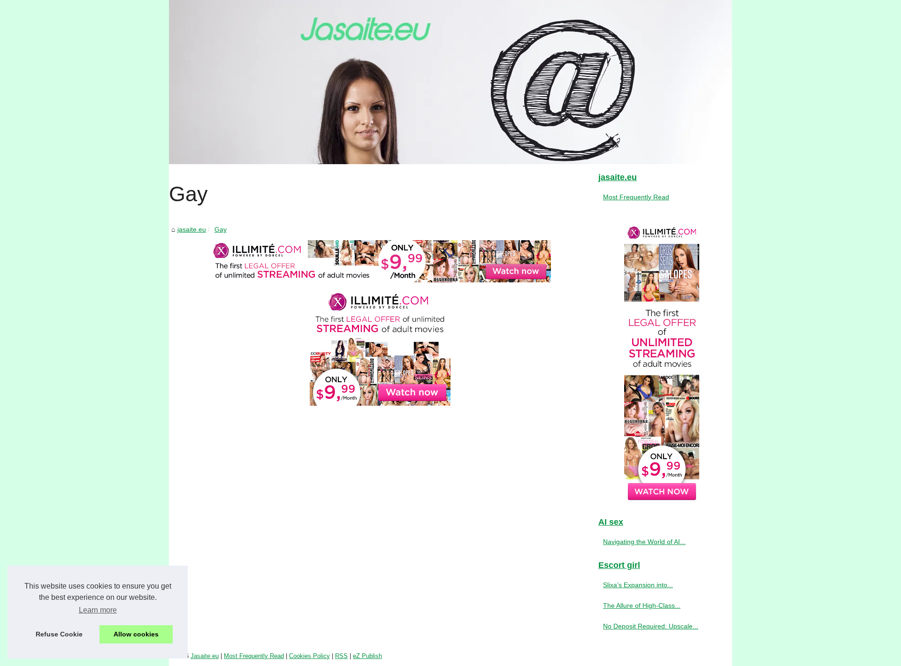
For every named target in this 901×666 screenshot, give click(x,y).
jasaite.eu (191, 229)
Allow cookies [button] (136, 634)
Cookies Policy (309, 655)
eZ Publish (367, 655)
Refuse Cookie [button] (59, 634)
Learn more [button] (98, 610)
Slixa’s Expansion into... (638, 585)
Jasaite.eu (205, 655)
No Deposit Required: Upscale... (650, 626)
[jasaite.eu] (450, 82)
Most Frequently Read (636, 197)
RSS (341, 655)
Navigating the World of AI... (644, 541)
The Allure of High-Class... (641, 605)
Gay (220, 229)
